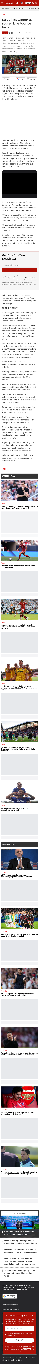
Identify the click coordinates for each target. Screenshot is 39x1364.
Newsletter (33, 79)
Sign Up (19, 1340)
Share (7, 79)
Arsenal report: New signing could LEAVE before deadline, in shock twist (19, 1273)
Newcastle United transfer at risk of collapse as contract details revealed (20, 1251)
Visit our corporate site (18, 1289)
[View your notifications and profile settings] (17, 3)
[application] (19, 182)
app (12, 33)
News (5, 33)
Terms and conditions (10, 1305)
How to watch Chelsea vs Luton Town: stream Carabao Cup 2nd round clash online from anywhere (19, 1261)
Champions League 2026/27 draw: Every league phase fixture (19, 1232)
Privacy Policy (27, 1348)
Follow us (21, 79)
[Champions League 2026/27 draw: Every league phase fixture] (19, 1227)
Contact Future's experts (10, 1309)
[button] (2, 3)
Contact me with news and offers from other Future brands (20, 1334)
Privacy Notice (29, 278)
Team (4, 14)
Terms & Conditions (17, 1349)
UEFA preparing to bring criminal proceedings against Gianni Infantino (20, 1242)
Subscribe (28, 3)
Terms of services (27, 276)
